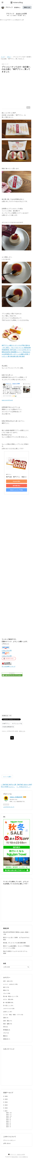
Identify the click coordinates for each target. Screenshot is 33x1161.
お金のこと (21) (7, 1011)
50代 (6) (5, 1027)
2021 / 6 (8, 1123)
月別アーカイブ (8, 1093)
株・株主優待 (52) (8, 1002)
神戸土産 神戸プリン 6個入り (16, 477)
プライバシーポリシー (9, 1140)
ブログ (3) (6, 1033)
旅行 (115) (6, 987)
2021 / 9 (8, 1118)
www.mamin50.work (7, 400)
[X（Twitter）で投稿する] (12, 738)
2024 (6, 1102)
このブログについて (8, 807)
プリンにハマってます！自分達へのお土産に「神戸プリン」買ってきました (16, 69)
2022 (6, 1108)
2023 (6, 1105)
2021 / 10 (8, 1116)
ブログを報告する (23, 1157)
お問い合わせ (7, 1143)
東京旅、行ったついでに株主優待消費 (14, 943)
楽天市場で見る (16, 485)
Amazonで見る (16, 481)
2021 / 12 (8, 1112)
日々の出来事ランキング (8, 666)
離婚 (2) (5, 1036)
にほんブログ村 (7, 650)
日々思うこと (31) (8, 1005)
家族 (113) (6, 990)
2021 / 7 (8, 1121)
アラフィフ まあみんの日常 (16, 13)
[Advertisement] (16, 37)
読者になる (27, 7)
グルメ (28, 107)
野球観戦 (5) (6, 1030)
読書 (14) (5, 1017)
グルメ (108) (6, 993)
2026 (6, 1096)
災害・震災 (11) (7, 1021)
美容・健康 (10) (7, 1024)
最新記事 (6, 928)
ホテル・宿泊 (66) (8, 999)
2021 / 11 (8, 1114)
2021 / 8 (8, 1119)
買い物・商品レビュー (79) (10, 996)
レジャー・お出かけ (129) (10, 984)
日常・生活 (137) (8, 981)
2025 (6, 1099)
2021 (6, 1111)
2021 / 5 (8, 1125)
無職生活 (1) (6, 1039)
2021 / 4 (8, 1126)
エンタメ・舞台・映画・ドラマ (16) (13, 1014)
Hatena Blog (14, 1157)
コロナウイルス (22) (8, 1008)
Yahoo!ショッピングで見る (16, 490)
